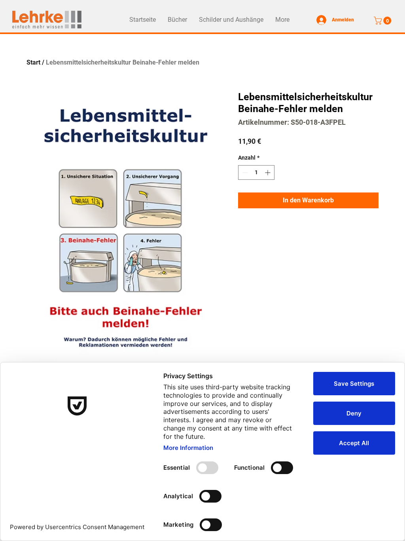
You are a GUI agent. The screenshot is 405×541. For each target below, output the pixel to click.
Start (33, 62)
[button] (383, 21)
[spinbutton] (256, 172)
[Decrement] (244, 172)
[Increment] (268, 172)
